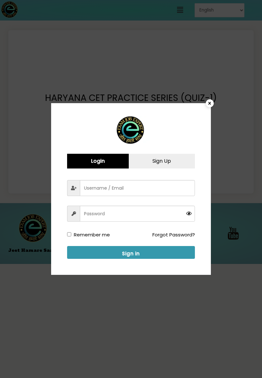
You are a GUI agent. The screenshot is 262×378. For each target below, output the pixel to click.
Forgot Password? (173, 234)
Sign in (131, 253)
